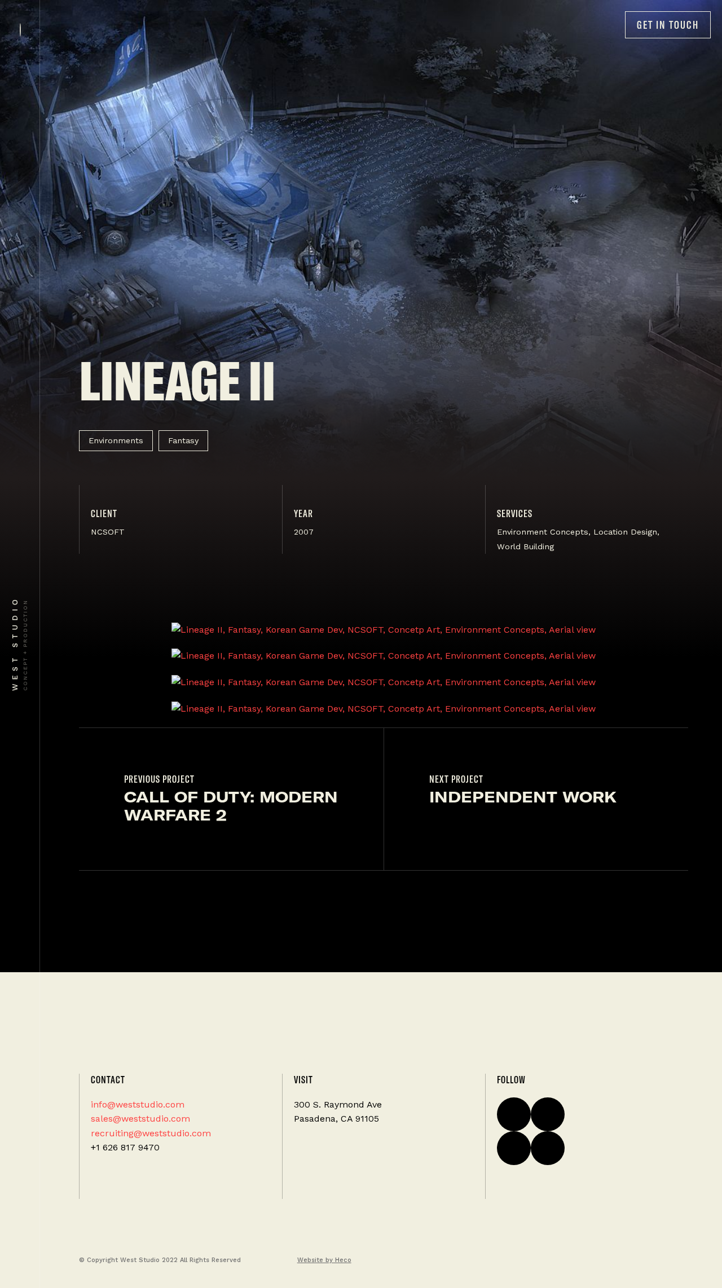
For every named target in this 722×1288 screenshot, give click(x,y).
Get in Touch (668, 25)
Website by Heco (324, 1260)
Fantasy (183, 440)
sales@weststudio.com (140, 1118)
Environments (116, 440)
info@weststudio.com (137, 1104)
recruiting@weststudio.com (151, 1133)
